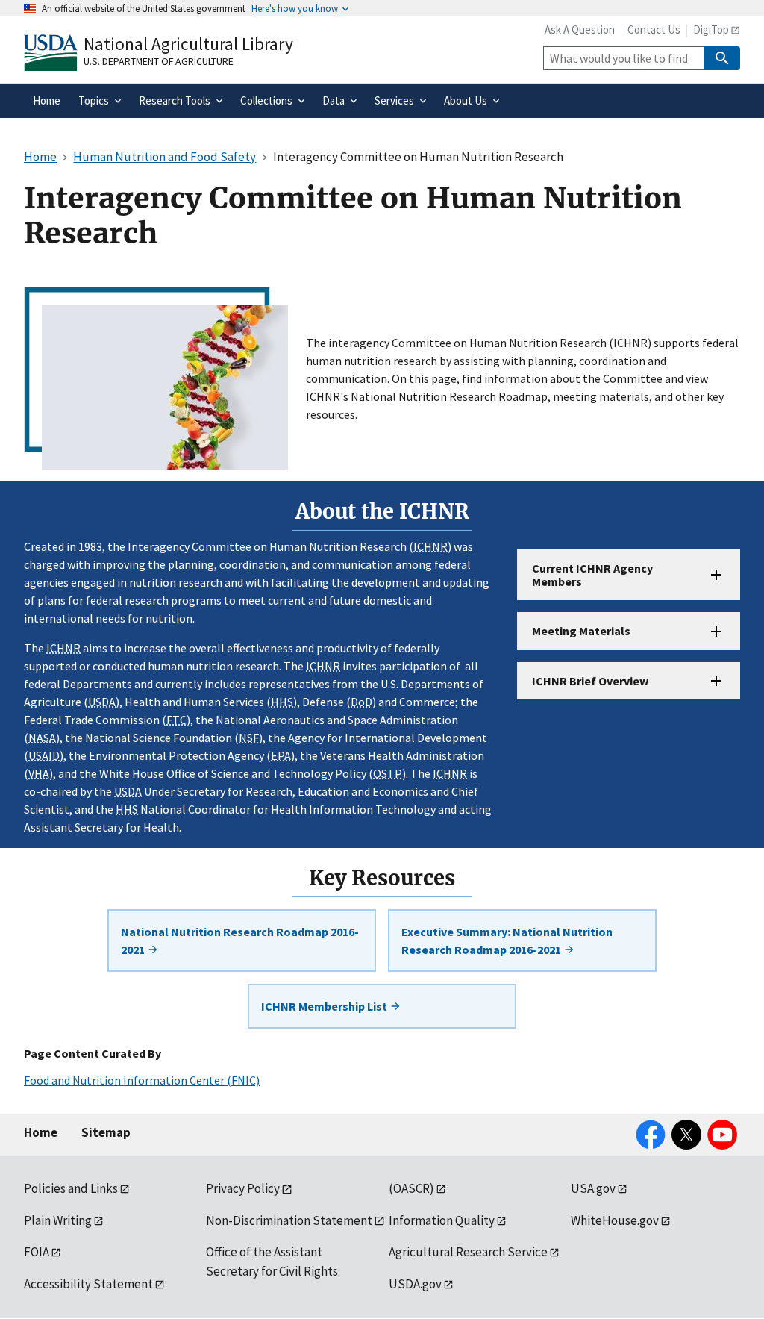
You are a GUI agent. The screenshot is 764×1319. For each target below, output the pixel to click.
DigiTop (711, 29)
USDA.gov (415, 1284)
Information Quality (442, 1220)
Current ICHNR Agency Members (592, 575)
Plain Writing (58, 1220)
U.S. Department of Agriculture (159, 61)
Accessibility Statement (88, 1284)
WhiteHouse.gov (615, 1220)
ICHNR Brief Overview (590, 680)
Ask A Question (580, 29)
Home (40, 1132)
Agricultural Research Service (468, 1252)
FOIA (36, 1252)
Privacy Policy (243, 1188)
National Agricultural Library (188, 43)
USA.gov (593, 1188)
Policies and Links (71, 1188)
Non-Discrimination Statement (289, 1220)
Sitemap (106, 1132)
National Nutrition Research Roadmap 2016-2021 (240, 940)
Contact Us (653, 29)
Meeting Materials (581, 630)
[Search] (722, 58)
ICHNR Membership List (325, 1006)
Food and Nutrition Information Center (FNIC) (142, 1080)
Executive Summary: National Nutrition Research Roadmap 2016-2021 (507, 940)
